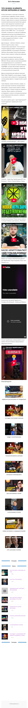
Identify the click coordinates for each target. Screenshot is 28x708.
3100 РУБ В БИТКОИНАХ (16, 579)
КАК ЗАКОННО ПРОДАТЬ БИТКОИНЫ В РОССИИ (16, 598)
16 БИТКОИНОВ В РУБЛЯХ (16, 625)
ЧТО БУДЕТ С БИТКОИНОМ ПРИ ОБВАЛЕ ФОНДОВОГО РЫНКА (18, 634)
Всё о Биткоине (14, 1)
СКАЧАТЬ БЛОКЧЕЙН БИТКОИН (17, 615)
